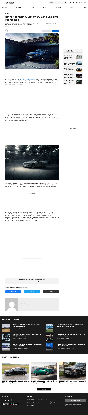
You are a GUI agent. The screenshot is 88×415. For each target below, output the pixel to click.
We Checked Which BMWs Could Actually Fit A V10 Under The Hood (27, 335)
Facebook (14, 291)
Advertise (29, 401)
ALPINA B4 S (12, 287)
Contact (51, 399)
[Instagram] (79, 2)
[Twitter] (73, 2)
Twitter (32, 291)
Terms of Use (41, 401)
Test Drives (18, 7)
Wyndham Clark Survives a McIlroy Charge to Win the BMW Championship (71, 325)
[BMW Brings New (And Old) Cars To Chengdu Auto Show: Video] (49, 344)
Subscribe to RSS (30, 402)
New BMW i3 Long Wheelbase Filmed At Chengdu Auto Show (44, 382)
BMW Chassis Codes (42, 399)
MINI (85, 7)
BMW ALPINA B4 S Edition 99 (27, 79)
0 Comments (55, 31)
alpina (7, 287)
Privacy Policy (41, 402)
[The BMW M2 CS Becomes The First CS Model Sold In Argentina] (6, 344)
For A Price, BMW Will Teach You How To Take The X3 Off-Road (69, 70)
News (32, 7)
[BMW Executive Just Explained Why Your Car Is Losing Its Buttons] (49, 334)
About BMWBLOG (30, 399)
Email (51, 291)
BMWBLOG (7, 26)
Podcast (72, 7)
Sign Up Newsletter (54, 401)
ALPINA (7, 13)
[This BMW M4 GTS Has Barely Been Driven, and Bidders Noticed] (6, 324)
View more (43, 389)
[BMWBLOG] (12, 396)
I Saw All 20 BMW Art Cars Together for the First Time (69, 57)
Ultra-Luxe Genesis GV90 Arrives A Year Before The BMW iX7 (69, 76)
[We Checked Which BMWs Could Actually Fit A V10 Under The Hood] (6, 334)
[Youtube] (76, 2)
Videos (44, 7)
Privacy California (30, 405)
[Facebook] (70, 2)
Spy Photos (58, 7)
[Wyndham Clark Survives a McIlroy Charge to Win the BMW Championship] (49, 324)
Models (4, 7)
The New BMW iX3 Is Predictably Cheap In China (69, 82)
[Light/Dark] (82, 2)
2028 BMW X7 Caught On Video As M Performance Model (72, 382)
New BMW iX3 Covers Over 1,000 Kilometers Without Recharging (69, 63)
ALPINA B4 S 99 (19, 287)
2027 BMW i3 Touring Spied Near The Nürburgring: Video (15, 382)
